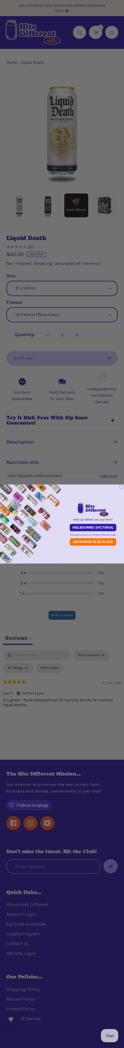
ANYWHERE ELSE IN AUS (93, 542)
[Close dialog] (121, 487)
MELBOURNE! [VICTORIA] (93, 527)
